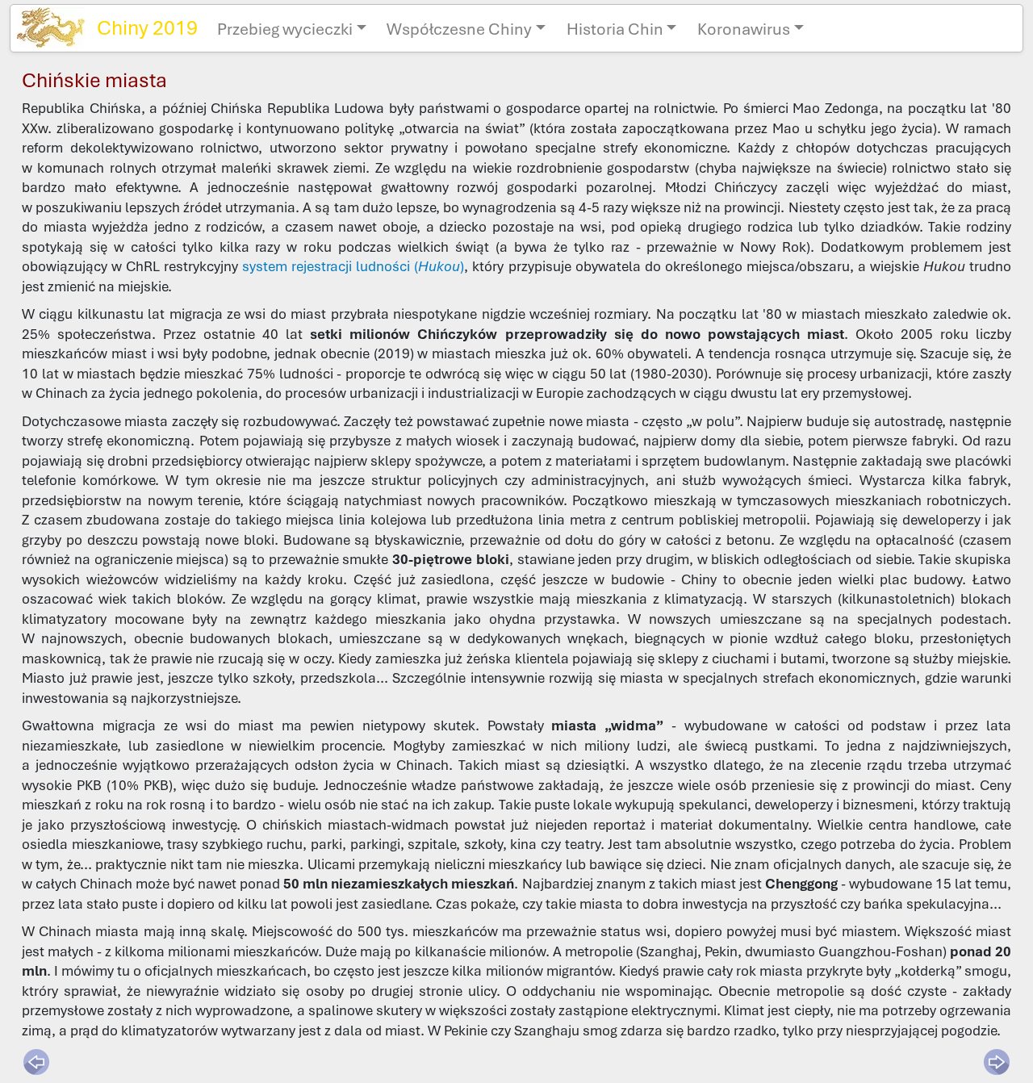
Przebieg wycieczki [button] (285, 29)
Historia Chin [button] (615, 29)
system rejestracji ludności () (353, 266)
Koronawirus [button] (743, 29)
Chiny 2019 (147, 27)
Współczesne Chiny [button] (459, 29)
